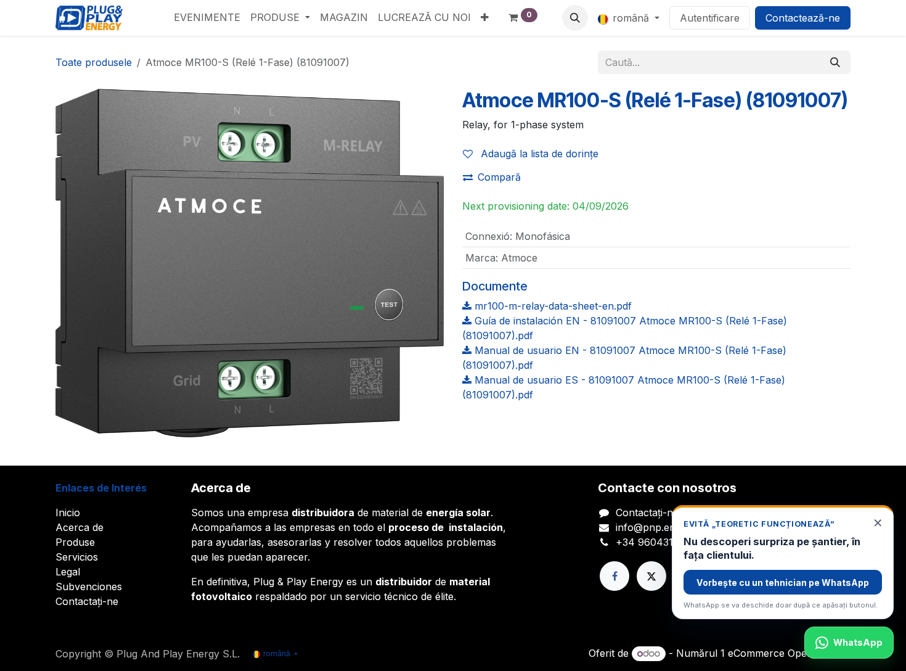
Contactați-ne (86, 601)
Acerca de (79, 527)
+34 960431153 (652, 542)
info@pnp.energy (656, 527)
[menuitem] (207, 17)
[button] (575, 18)
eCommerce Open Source (789, 653)
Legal (67, 572)
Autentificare (710, 18)
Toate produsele (93, 62)
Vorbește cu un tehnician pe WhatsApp (782, 582)
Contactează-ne (802, 18)
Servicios (76, 557)
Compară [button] (499, 177)
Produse (75, 542)
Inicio (67, 512)
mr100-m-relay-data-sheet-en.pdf (551, 306)
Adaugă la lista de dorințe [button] (538, 153)
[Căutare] (835, 62)
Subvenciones (88, 586)
